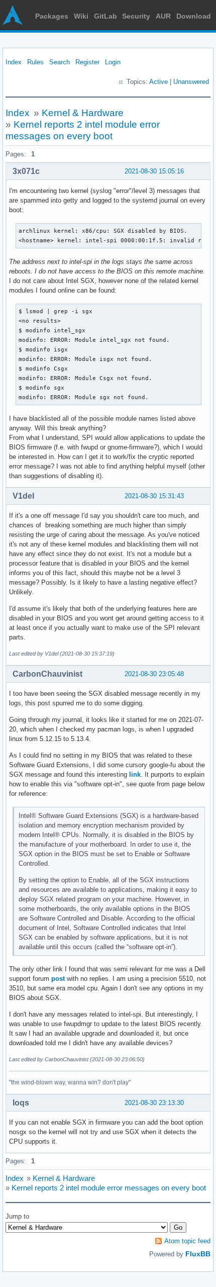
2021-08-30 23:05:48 (154, 674)
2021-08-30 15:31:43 (154, 496)
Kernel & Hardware (83, 113)
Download (193, 16)
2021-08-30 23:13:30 (154, 1103)
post (58, 978)
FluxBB (197, 1254)
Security (136, 16)
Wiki (81, 16)
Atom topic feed (187, 1241)
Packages (51, 16)
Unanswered (191, 81)
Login (113, 62)
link (135, 774)
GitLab (105, 16)
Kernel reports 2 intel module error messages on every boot (109, 1187)
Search (59, 62)
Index (14, 62)
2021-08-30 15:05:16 (154, 171)
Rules (35, 62)
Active (158, 81)
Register (87, 62)
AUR (163, 16)
